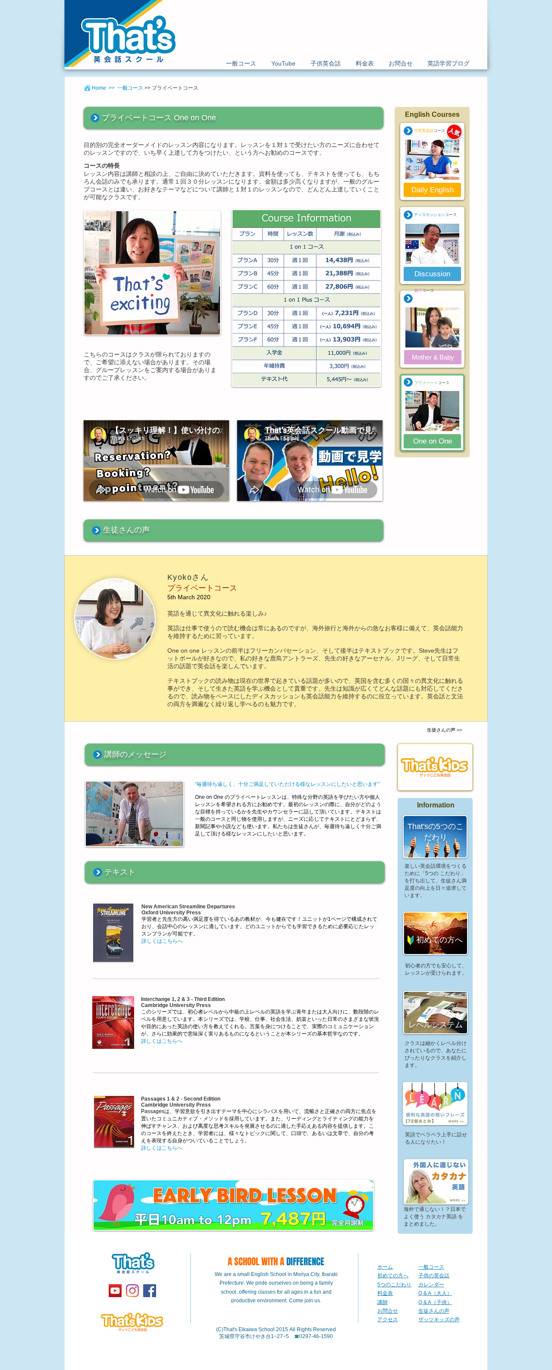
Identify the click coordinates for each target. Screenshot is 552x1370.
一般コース (431, 1267)
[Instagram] (132, 1290)
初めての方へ (392, 1276)
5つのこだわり (394, 1285)
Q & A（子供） (435, 1302)
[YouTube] (115, 1290)
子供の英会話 (433, 1276)
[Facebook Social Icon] (149, 1290)
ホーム (385, 1267)
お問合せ (387, 1311)
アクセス (387, 1320)
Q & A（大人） (435, 1293)
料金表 (385, 1293)
